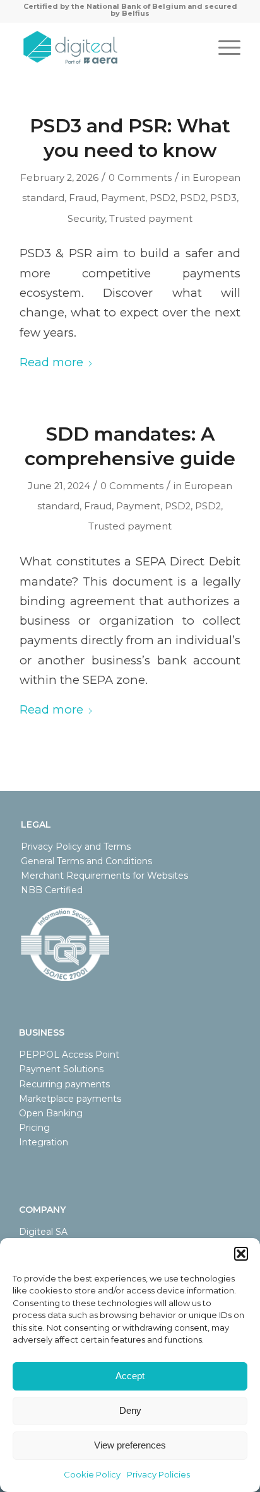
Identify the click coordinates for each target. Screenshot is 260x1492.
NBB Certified (52, 890)
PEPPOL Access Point (69, 1054)
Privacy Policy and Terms (76, 846)
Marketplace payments (70, 1098)
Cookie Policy (92, 1474)
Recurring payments (64, 1084)
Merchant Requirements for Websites (104, 875)
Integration (43, 1142)
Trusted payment (150, 218)
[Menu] (223, 47)
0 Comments (140, 177)
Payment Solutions (61, 1069)
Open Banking (51, 1113)
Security (86, 218)
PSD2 (162, 198)
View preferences (130, 1445)
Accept (130, 1375)
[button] (241, 1253)
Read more (51, 362)
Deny (130, 1410)
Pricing (34, 1127)
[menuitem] (223, 47)
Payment (123, 198)
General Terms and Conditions (86, 861)
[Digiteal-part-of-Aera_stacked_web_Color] (108, 47)
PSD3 (223, 198)
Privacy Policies (158, 1474)
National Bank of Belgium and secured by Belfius (161, 10)
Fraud (83, 198)
